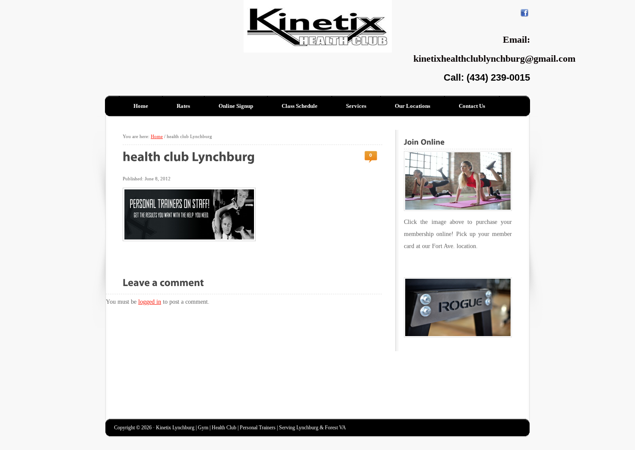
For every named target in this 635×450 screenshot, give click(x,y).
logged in (149, 302)
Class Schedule (300, 106)
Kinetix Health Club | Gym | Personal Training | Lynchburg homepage (163, 25)
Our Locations (412, 106)
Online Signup (236, 106)
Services (356, 106)
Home (140, 106)
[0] (371, 155)
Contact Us (472, 106)
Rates (183, 106)
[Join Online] (458, 181)
